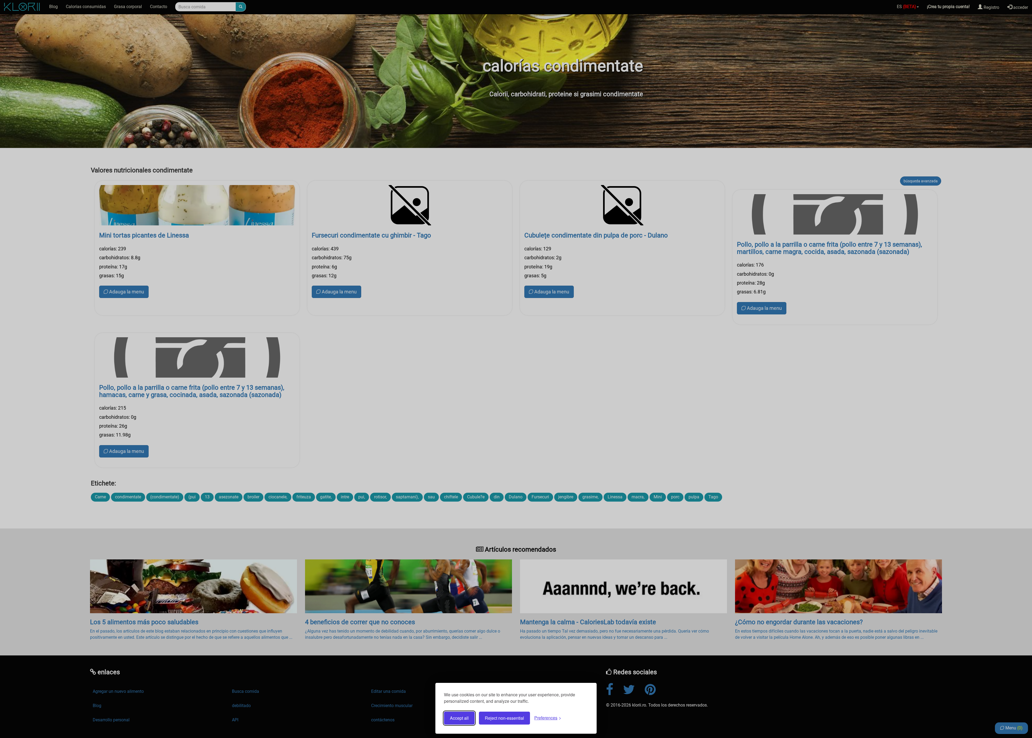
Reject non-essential (504, 718)
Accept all (459, 718)
